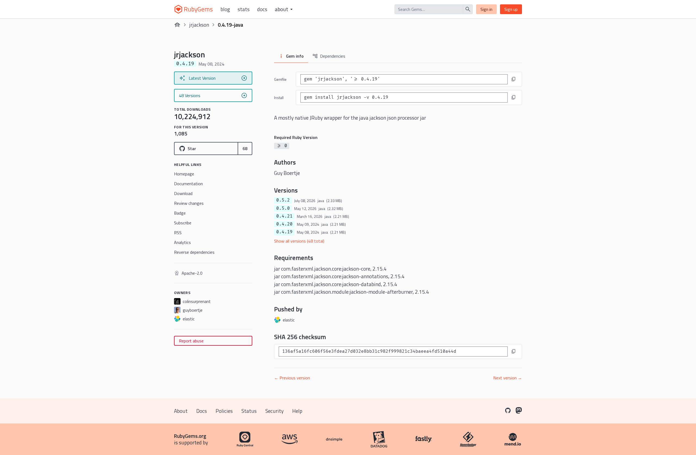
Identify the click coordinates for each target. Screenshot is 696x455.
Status (249, 411)
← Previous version (292, 377)
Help (297, 411)
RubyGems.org (190, 436)
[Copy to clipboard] (513, 79)
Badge (180, 213)
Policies (224, 411)
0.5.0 (283, 208)
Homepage (184, 174)
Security (274, 411)
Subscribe (182, 222)
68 (245, 148)
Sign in (486, 9)
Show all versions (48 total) (299, 241)
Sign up (511, 9)
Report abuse (191, 341)
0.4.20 (284, 224)
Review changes (189, 203)
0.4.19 (284, 232)
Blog (225, 9)
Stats (244, 9)
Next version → (507, 377)
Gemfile (280, 79)
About (181, 411)
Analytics (182, 242)
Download (183, 193)
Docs (262, 9)
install (279, 97)
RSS (178, 232)
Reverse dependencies (194, 252)
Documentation (188, 183)
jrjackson (199, 25)
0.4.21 (284, 216)
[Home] (177, 24)
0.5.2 (283, 200)
